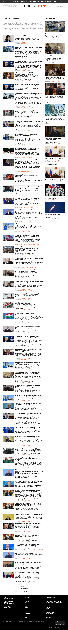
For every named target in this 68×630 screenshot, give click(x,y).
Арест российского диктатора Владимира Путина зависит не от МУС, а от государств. (27, 547)
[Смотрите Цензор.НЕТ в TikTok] (55, 627)
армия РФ (48, 607)
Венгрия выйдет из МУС (25, 299)
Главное (26, 612)
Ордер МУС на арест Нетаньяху (26, 290)
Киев (47, 611)
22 (29, 309)
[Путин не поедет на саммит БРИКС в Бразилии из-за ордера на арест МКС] (8, 261)
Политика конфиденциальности (11, 605)
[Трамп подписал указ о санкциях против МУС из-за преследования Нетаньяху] (8, 352)
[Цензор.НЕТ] (34, 6)
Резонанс (23, 1)
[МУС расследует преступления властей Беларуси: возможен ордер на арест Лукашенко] (8, 162)
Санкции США (23, 43)
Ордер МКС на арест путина (34, 207)
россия (47, 608)
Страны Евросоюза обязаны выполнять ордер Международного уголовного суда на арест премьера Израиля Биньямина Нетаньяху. (28, 431)
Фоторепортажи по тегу (52, 40)
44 (29, 80)
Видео (27, 1)
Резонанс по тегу (50, 18)
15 (29, 322)
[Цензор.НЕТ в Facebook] (4, 6)
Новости (14, 1)
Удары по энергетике (25, 184)
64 (29, 445)
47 (29, 358)
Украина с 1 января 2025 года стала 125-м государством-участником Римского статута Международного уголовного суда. (29, 398)
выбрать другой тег (26, 18)
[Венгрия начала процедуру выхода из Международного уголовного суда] (8, 316)
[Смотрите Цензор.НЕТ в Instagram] (58, 627)
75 (29, 368)
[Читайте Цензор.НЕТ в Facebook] (47, 627)
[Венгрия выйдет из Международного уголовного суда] (8, 329)
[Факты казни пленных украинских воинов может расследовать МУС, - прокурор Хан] (8, 555)
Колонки (49, 1)
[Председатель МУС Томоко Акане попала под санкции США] (8, 38)
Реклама (6, 602)
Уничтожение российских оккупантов (53, 598)
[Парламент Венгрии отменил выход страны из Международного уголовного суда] (8, 113)
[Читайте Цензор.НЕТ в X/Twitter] (49, 627)
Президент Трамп (24, 359)
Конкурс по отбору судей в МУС (26, 157)
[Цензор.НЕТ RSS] (15, 6)
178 (60, 199)
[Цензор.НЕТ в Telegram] (8, 6)
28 (29, 156)
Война (41, 549)
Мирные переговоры (24, 207)
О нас (5, 597)
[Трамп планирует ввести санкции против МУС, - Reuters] (8, 365)
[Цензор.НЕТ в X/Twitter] (6, 6)
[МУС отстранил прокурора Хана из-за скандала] (8, 87)
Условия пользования (9, 603)
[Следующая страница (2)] (28, 591)
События (18, 1)
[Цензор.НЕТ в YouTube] (9, 6)
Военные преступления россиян (27, 107)
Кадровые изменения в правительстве (53, 601)
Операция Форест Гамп (50, 597)
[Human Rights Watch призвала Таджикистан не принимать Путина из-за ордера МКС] (8, 212)
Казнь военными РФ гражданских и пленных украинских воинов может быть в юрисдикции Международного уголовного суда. (28, 556)
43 (29, 298)
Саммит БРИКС (23, 267)
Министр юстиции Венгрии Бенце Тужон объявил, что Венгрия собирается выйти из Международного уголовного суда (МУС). (28, 330)
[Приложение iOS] (13, 6)
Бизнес (38, 1)
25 (29, 170)
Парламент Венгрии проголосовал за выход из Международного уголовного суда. (26, 296)
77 (59, 218)
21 (29, 130)
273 (60, 161)
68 (29, 57)
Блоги (31, 1)
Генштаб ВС (48, 616)
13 (29, 277)
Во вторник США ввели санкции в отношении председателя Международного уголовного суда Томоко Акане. (28, 39)
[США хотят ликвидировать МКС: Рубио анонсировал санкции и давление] (8, 75)
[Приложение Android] (11, 6)
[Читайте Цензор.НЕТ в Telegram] (51, 627)
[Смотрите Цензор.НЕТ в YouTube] (53, 627)
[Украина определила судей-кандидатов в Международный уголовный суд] (8, 137)
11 (29, 582)
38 (29, 500)
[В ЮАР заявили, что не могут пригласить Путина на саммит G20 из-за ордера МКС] (8, 406)
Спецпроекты (27, 613)
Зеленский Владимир (50, 612)
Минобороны (48, 617)
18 (29, 266)
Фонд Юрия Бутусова (8, 601)
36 (29, 70)
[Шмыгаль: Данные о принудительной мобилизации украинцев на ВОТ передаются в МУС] (8, 273)
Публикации (43, 1)
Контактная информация (9, 598)
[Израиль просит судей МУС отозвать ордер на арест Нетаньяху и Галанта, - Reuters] (8, 284)
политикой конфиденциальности (42, 621)
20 (29, 42)
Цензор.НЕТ (27, 597)
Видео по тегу (49, 102)
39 (29, 231)
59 (29, 346)
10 (59, 37)
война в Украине (49, 613)
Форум (34, 1)
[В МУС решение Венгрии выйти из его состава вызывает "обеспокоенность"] (8, 305)
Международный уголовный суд (12, 18)
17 (29, 549)
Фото (26, 602)
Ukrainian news (7, 607)
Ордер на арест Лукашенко (26, 171)
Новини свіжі (7, 606)
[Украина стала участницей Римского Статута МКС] (8, 398)
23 (29, 220)
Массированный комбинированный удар (54, 602)
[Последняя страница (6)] (30, 591)
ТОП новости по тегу (51, 164)
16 (29, 194)
